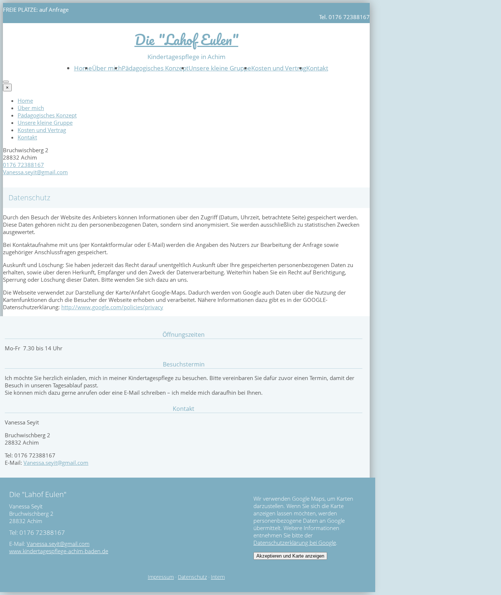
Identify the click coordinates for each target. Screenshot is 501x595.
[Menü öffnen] (6, 82)
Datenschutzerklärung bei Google (294, 542)
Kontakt (317, 68)
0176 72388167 (23, 164)
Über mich (107, 68)
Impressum (161, 577)
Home (83, 68)
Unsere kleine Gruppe (220, 68)
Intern (218, 577)
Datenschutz (192, 577)
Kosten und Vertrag (278, 68)
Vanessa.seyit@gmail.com (35, 172)
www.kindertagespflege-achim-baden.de (58, 551)
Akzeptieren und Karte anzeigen (290, 556)
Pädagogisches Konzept (155, 68)
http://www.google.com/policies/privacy (112, 307)
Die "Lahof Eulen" (186, 39)
